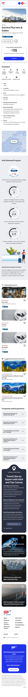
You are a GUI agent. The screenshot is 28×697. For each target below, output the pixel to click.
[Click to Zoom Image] (14, 15)
